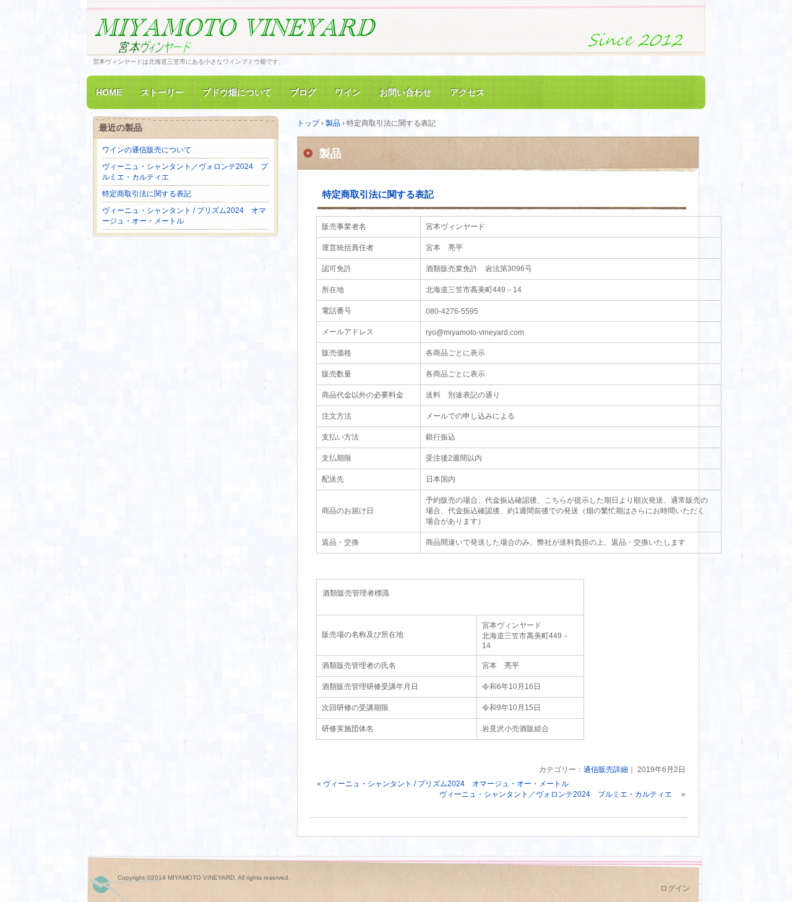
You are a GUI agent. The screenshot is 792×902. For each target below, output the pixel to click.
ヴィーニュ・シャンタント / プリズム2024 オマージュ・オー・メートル (446, 783)
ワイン (348, 92)
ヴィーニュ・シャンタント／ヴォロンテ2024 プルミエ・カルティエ (559, 794)
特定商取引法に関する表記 (378, 194)
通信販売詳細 (605, 769)
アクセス (467, 92)
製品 (330, 153)
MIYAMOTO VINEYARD (235, 33)
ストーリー (162, 92)
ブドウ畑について (237, 92)
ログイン (675, 888)
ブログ (303, 92)
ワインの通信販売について (146, 149)
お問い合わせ (405, 92)
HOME (109, 92)
